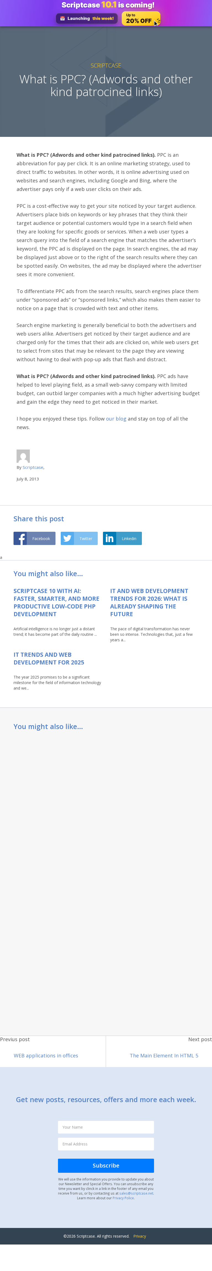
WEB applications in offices (46, 1055)
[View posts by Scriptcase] (23, 455)
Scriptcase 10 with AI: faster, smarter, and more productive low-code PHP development (56, 602)
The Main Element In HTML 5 (164, 1055)
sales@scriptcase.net (136, 1193)
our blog (115, 418)
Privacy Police (123, 1198)
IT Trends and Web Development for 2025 (49, 658)
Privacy (139, 1236)
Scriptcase (106, 65)
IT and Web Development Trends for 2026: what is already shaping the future (149, 602)
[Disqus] (106, 809)
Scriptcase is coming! (108, 4)
